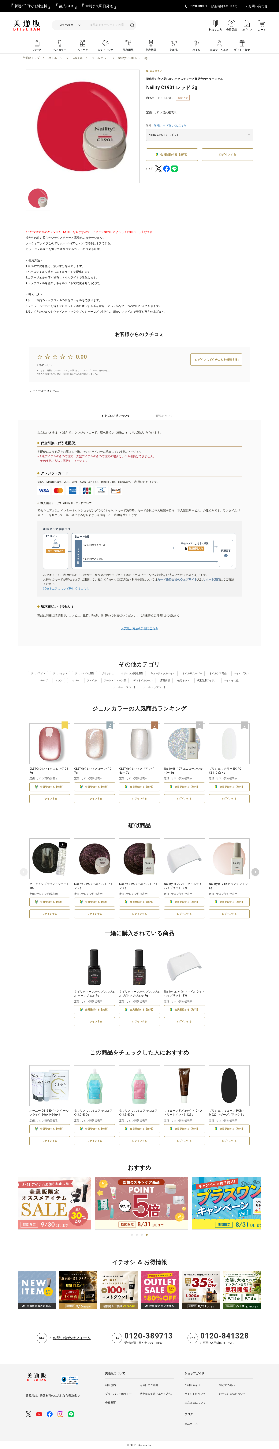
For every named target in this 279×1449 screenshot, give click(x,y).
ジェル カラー (100, 58)
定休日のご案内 (149, 1385)
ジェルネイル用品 (84, 673)
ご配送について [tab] (163, 416)
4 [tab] (147, 1235)
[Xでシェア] (158, 168)
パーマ (37, 49)
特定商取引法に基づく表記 (156, 1393)
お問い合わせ (258, 6)
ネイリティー (157, 71)
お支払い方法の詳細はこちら (139, 628)
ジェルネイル (74, 58)
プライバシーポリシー (118, 1393)
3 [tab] (142, 1235)
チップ (44, 680)
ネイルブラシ (241, 673)
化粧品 (174, 49)
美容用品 (128, 49)
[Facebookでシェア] (166, 168)
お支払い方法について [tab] (116, 416)
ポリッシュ (108, 673)
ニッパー (75, 680)
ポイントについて (195, 1393)
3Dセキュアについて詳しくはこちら (66, 588)
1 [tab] (132, 1235)
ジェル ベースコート (124, 687)
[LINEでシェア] (174, 168)
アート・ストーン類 (115, 680)
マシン (58, 680)
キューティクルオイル (163, 673)
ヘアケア (82, 49)
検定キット (183, 680)
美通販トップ (31, 58)
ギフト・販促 (242, 49)
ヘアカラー (59, 49)
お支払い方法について (232, 1393)
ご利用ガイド (192, 1385)
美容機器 (151, 49)
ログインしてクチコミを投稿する (216, 359)
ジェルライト (38, 673)
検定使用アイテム (207, 680)
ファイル (92, 680)
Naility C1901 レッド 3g (132, 58)
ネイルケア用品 (218, 673)
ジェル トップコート (154, 687)
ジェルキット (60, 673)
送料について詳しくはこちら (170, 125)
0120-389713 (148, 1335)
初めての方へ (227, 1385)
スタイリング (105, 49)
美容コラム (191, 1423)
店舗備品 (165, 680)
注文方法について (195, 1402)
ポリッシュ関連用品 (132, 673)
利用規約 (110, 1385)
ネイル (196, 49)
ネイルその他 (231, 680)
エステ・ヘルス (219, 49)
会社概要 (110, 1402)
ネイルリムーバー (192, 673)
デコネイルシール (143, 680)
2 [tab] (137, 1235)
